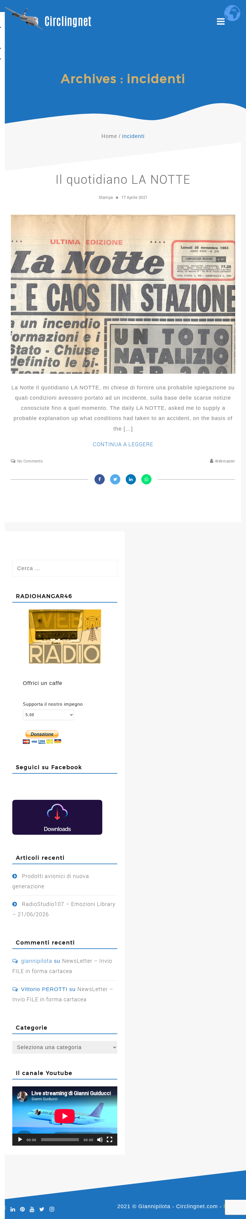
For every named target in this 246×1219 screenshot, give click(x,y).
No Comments (30, 461)
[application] (64, 1116)
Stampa (106, 197)
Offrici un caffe (42, 683)
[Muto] (100, 1140)
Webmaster (225, 461)
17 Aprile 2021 (135, 197)
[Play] (20, 1140)
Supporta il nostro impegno (53, 704)
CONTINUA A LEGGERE (123, 444)
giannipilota (36, 961)
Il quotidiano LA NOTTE (123, 180)
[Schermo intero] (109, 1140)
